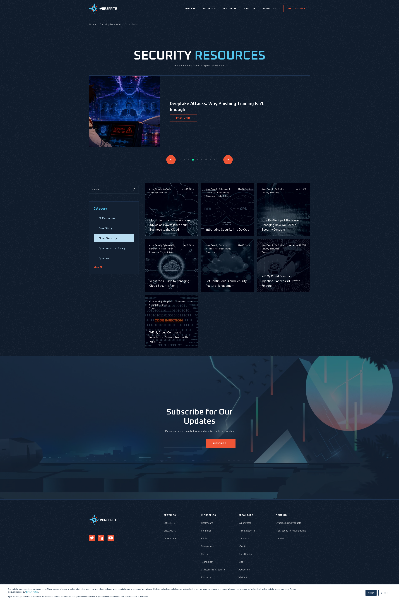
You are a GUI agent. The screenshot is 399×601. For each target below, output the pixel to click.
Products (269, 9)
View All (98, 267)
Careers (280, 538)
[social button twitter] (92, 538)
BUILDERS (169, 522)
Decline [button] (384, 592)
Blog (240, 561)
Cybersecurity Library (112, 248)
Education (206, 577)
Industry (209, 9)
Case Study (105, 228)
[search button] (134, 189)
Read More (183, 118)
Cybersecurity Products (288, 522)
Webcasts (243, 538)
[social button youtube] (111, 538)
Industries (208, 515)
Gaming (205, 553)
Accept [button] (371, 592)
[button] (171, 159)
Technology (207, 561)
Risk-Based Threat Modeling (291, 530)
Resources (229, 9)
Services (190, 9)
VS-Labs (243, 577)
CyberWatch (106, 258)
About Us (250, 9)
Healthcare (207, 522)
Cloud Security (108, 238)
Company (282, 515)
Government (207, 546)
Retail (204, 538)
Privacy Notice (32, 591)
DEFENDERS (171, 538)
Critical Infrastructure (213, 569)
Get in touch (296, 8)
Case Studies (245, 553)
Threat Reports (246, 530)
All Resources (107, 218)
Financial (206, 530)
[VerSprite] (103, 9)
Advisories (244, 569)
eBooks (242, 546)
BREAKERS (170, 530)
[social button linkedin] (101, 538)
